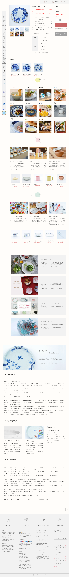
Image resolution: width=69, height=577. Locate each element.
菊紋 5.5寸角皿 (38, 241)
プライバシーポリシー (27, 575)
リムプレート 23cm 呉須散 (29, 184)
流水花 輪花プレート (16, 74)
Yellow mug (48, 184)
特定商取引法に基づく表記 (41, 575)
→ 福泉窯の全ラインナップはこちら (41, 33)
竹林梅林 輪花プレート (39, 74)
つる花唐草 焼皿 (50, 241)
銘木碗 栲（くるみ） (62, 184)
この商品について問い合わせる (61, 34)
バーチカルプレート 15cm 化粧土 (18, 184)
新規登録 (56, 1)
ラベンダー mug (26, 241)
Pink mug (36, 184)
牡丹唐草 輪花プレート (28, 74)
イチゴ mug (13, 241)
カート (64, 1)
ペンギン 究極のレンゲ (62, 241)
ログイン (47, 1)
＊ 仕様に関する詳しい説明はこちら (40, 52)
